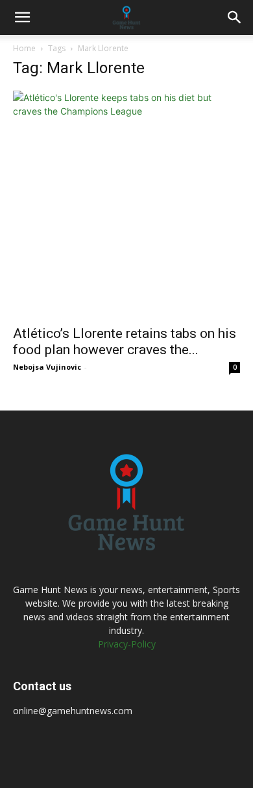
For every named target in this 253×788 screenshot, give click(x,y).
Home (24, 48)
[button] (22, 17)
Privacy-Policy (127, 644)
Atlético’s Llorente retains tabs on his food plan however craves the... (124, 341)
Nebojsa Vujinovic (47, 367)
